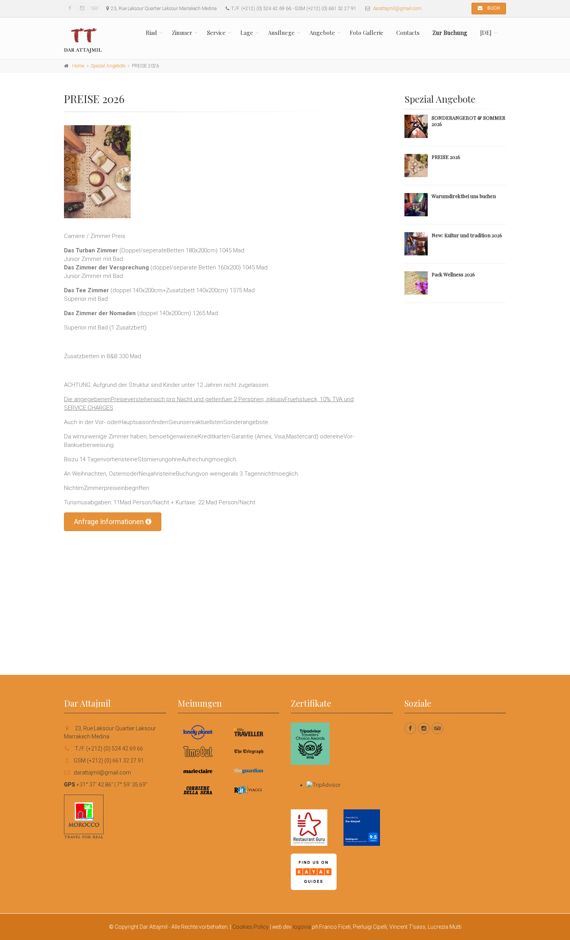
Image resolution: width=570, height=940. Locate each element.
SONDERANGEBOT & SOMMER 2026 (468, 120)
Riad (151, 32)
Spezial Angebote (108, 66)
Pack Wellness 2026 (453, 274)
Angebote (322, 32)
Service (216, 32)
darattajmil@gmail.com (397, 8)
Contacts (408, 32)
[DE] (486, 32)
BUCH (493, 8)
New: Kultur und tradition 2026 (467, 235)
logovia (302, 927)
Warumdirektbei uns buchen (464, 196)
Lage (246, 32)
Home (78, 66)
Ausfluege (281, 32)
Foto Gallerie (366, 32)
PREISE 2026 (446, 157)
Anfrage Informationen (109, 521)
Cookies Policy (250, 927)
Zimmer (182, 32)
